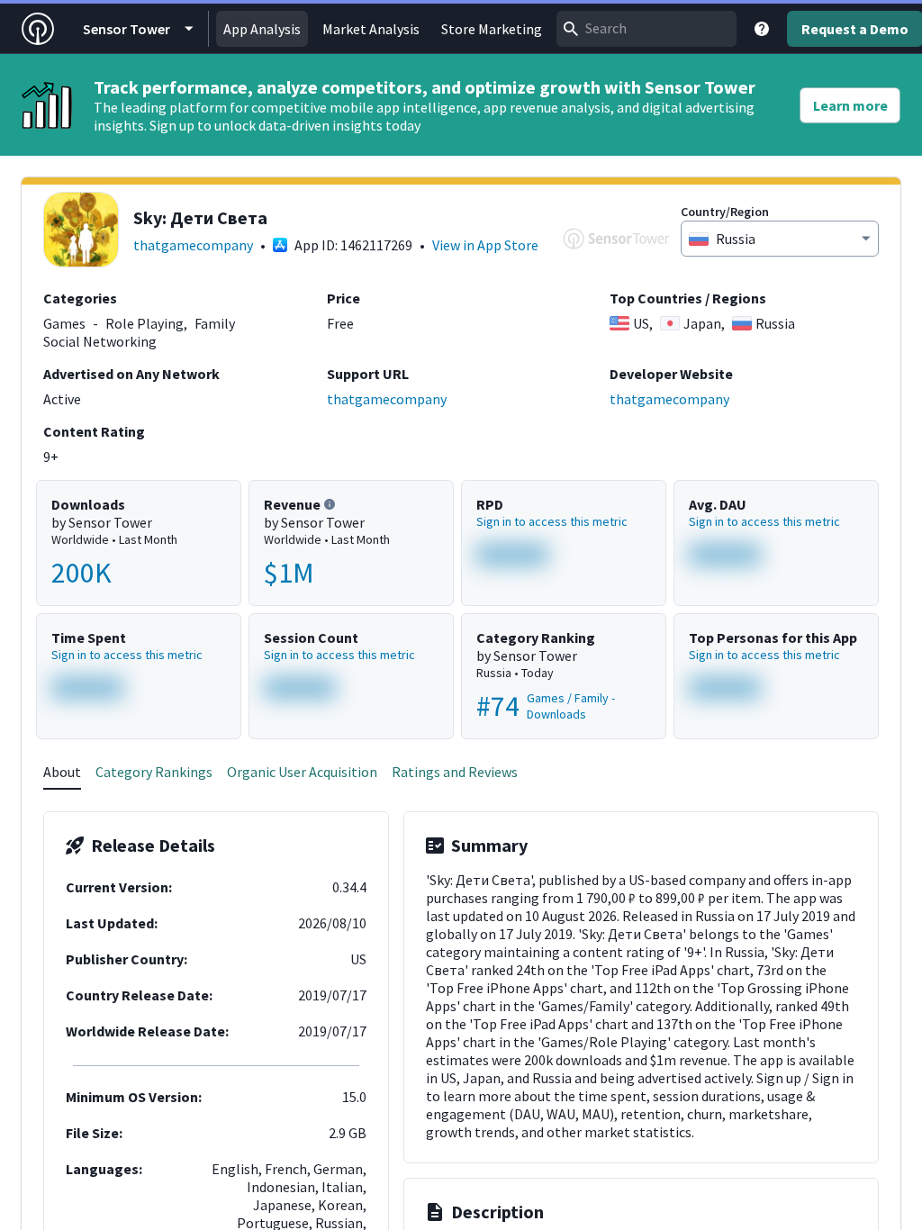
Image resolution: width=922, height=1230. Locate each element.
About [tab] (62, 772)
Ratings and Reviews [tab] (455, 772)
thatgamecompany (193, 245)
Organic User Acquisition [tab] (302, 772)
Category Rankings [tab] (153, 772)
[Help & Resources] (762, 29)
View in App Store (485, 245)
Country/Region (725, 211)
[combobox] (646, 29)
